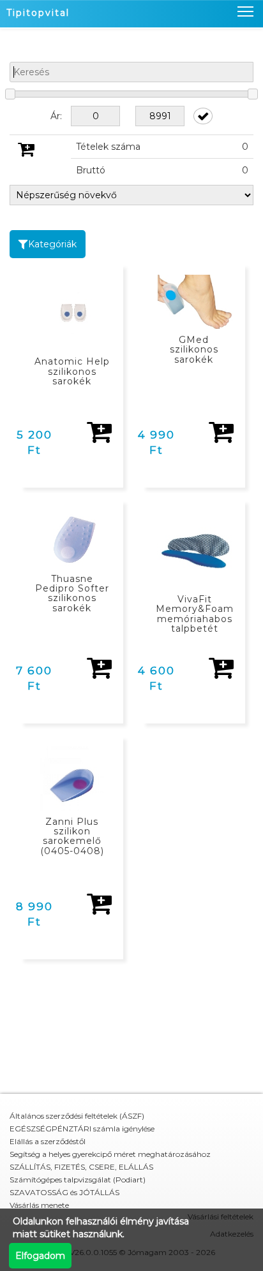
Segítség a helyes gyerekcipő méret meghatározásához (110, 1154)
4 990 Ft (156, 442)
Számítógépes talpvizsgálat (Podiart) (78, 1179)
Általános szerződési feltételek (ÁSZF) (77, 1116)
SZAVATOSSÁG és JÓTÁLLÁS (64, 1192)
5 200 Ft (34, 442)
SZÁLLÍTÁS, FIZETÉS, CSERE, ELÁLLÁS (81, 1167)
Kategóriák (52, 244)
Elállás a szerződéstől (48, 1141)
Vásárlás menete (39, 1205)
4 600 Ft (156, 678)
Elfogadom (40, 1255)
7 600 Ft (34, 678)
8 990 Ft (34, 914)
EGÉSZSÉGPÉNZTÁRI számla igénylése (82, 1128)
